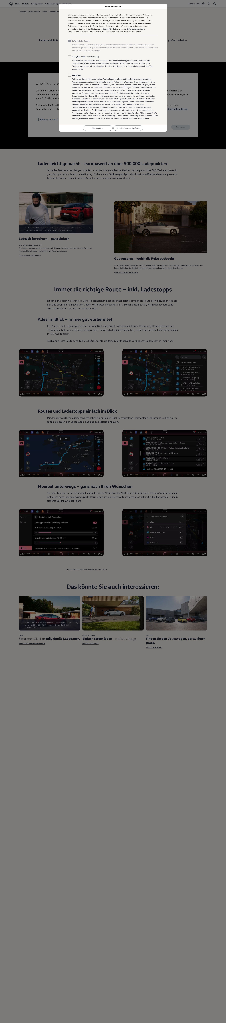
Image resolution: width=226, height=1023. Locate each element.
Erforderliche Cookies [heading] (81, 41)
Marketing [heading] (76, 75)
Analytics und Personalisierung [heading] (85, 57)
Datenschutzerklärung (136, 29)
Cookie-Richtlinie (110, 29)
